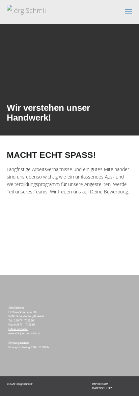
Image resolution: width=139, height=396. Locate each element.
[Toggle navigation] (128, 12)
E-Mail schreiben (18, 329)
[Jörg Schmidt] (26, 12)
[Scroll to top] (124, 381)
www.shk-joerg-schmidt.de (23, 333)
